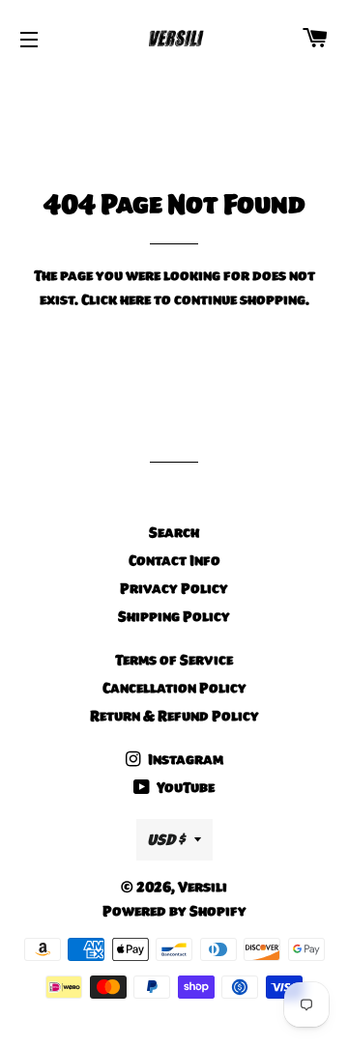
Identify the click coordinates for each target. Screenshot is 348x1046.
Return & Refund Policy (174, 715)
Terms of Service (174, 659)
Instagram (184, 759)
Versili (202, 886)
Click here (116, 299)
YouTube (184, 787)
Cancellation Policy (174, 687)
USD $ (166, 839)
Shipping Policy (174, 616)
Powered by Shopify (174, 910)
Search (174, 532)
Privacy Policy (174, 588)
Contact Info (174, 560)
